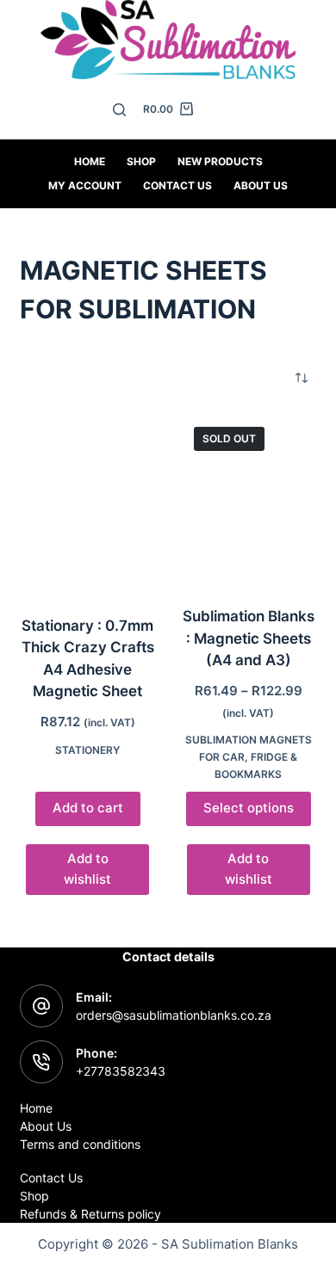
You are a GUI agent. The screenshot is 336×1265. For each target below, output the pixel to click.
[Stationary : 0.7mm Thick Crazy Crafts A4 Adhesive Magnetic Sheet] (87, 504)
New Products (220, 161)
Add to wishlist (87, 869)
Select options (248, 807)
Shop (141, 161)
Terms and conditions (80, 1144)
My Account (84, 185)
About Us (260, 185)
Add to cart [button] (88, 807)
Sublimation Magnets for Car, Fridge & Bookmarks (248, 757)
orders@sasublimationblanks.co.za (173, 1015)
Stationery (87, 750)
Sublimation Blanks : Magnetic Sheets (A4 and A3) (248, 638)
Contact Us (51, 1177)
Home (89, 161)
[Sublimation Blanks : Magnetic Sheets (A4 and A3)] (248, 499)
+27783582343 (120, 1071)
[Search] (119, 109)
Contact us (177, 185)
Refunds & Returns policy (90, 1213)
